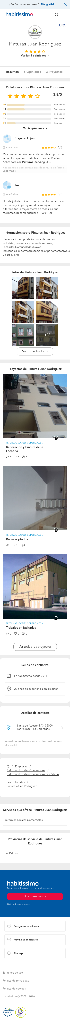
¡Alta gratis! (47, 4)
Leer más (8, 171)
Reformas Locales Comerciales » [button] (24, 443)
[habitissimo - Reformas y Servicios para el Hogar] (15, 15)
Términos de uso (13, 973)
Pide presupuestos (35, 1020)
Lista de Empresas (15, 962)
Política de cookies (14, 988)
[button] (35, 926)
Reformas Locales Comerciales (26, 770)
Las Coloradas (16, 782)
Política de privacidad (16, 981)
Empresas (21, 766)
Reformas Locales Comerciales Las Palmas (33, 774)
